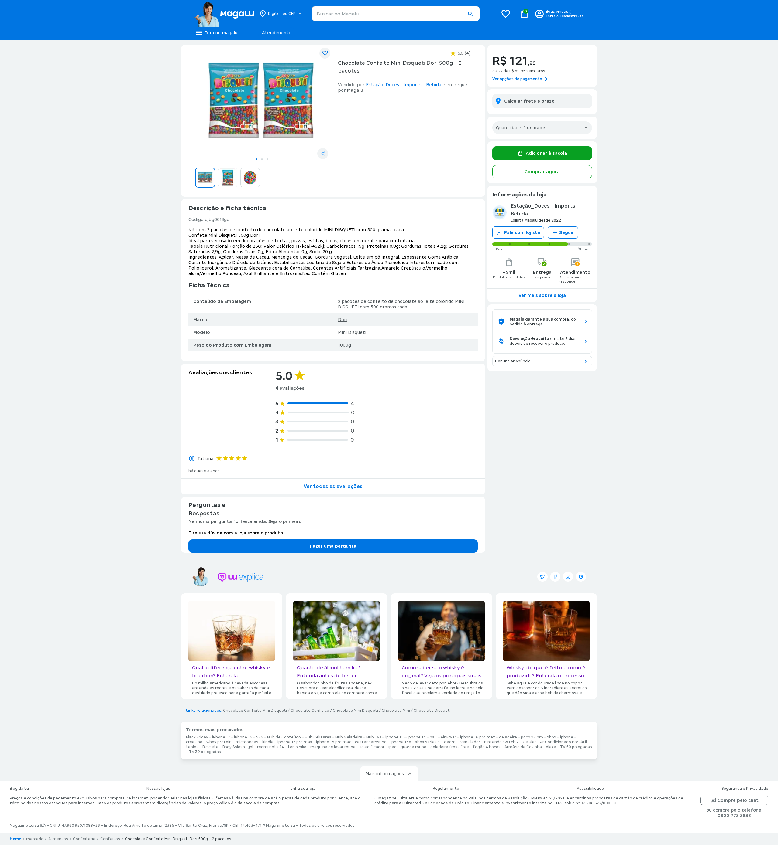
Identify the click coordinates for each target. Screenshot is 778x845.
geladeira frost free (449, 747)
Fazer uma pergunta (333, 546)
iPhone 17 (221, 737)
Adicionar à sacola (546, 153)
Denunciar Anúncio (513, 361)
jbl (251, 747)
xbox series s (427, 742)
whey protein (219, 742)
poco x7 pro (532, 737)
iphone (566, 737)
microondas (247, 742)
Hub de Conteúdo (284, 737)
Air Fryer (448, 737)
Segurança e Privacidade (744, 788)
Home (15, 839)
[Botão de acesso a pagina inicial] (224, 13)
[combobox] (396, 13)
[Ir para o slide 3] (267, 159)
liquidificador (372, 747)
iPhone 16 (243, 737)
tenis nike (297, 747)
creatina (194, 742)
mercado (34, 839)
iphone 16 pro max (477, 737)
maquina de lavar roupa (333, 747)
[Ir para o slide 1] (256, 159)
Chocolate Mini (396, 710)
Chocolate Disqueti (432, 710)
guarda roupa (413, 747)
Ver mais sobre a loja (542, 295)
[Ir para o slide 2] (262, 159)
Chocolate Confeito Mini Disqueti (255, 710)
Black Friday (197, 737)
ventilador (470, 742)
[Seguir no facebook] (555, 577)
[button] (470, 14)
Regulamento (446, 788)
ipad (392, 747)
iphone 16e (401, 742)
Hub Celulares (318, 737)
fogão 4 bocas (487, 747)
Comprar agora (542, 171)
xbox (551, 737)
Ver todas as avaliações (333, 486)
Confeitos (110, 839)
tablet (192, 747)
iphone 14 (417, 737)
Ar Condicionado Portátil (563, 742)
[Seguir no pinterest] (581, 577)
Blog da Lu (19, 788)
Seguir (566, 232)
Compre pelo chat (738, 800)
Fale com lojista (522, 232)
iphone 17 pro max (294, 742)
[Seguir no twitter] (542, 577)
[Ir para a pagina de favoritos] (506, 14)
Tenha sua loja (301, 788)
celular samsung (371, 742)
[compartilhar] (322, 153)
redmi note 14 (270, 747)
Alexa (551, 747)
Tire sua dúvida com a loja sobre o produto (235, 533)
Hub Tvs (373, 737)
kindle (268, 742)
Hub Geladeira (348, 737)
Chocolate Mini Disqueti (355, 710)
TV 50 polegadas (576, 747)
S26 (259, 737)
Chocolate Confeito (310, 710)
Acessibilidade (590, 788)
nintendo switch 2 (501, 742)
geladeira (508, 737)
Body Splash (233, 747)
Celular (529, 742)
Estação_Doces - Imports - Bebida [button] (403, 84)
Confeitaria (84, 839)
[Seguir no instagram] (568, 577)
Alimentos (58, 839)
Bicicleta (210, 747)
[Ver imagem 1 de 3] (262, 102)
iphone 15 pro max (333, 742)
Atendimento (276, 32)
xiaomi (450, 742)
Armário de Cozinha (523, 747)
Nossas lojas (158, 788)
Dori (342, 319)
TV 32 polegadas (205, 752)
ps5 (433, 737)
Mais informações (384, 773)
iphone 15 (394, 737)
